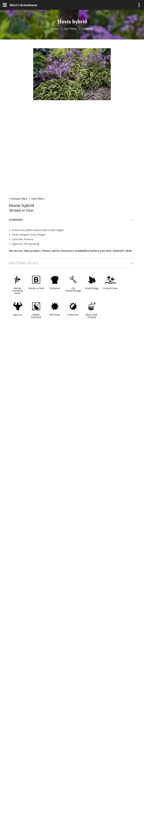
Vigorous (17, 314)
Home (54, 28)
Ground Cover (110, 288)
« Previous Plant (18, 198)
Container (55, 288)
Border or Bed (36, 288)
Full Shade (54, 314)
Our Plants (70, 28)
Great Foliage (92, 288)
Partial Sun (73, 314)
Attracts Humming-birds (17, 291)
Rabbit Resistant (36, 316)
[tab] (72, 220)
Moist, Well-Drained (92, 316)
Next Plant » (38, 198)
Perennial (87, 28)
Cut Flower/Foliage (73, 289)
